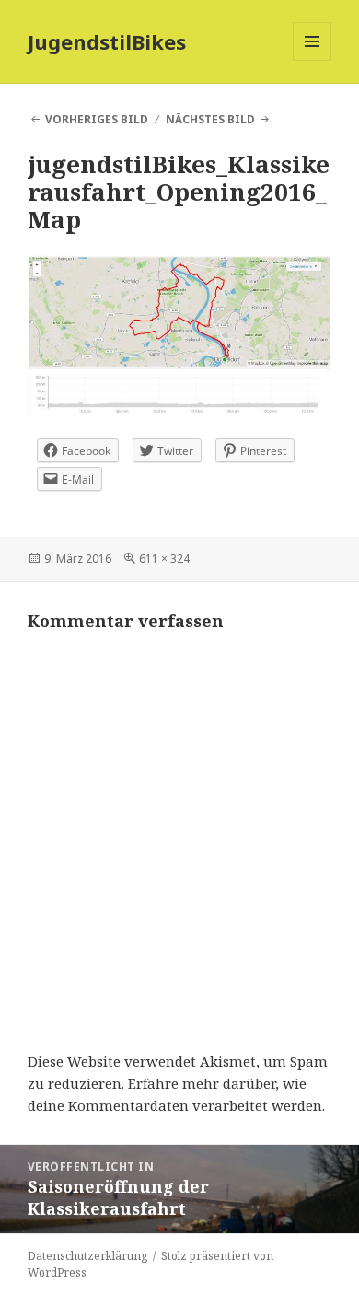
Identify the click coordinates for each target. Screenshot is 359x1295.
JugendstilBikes (107, 41)
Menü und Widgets (312, 60)
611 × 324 (164, 558)
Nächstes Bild (210, 119)
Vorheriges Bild (96, 119)
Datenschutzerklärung (87, 1256)
